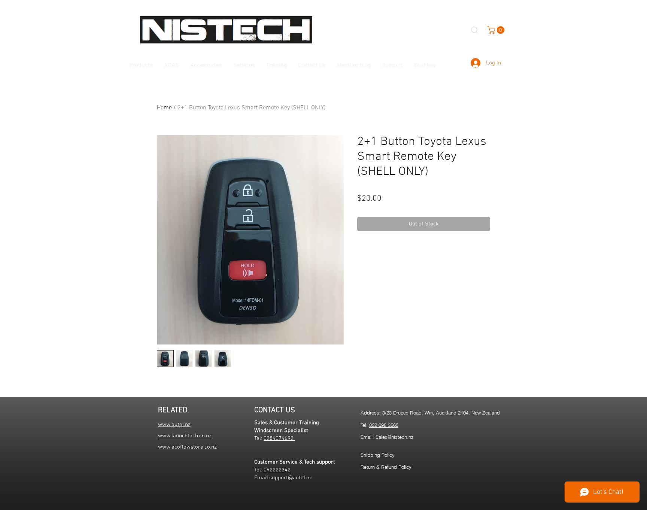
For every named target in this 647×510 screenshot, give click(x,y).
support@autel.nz (290, 477)
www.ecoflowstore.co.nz (187, 447)
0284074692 (279, 438)
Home (164, 108)
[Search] (474, 30)
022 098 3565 (383, 425)
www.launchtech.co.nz (185, 435)
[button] (496, 30)
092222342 (276, 470)
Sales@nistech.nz (395, 437)
